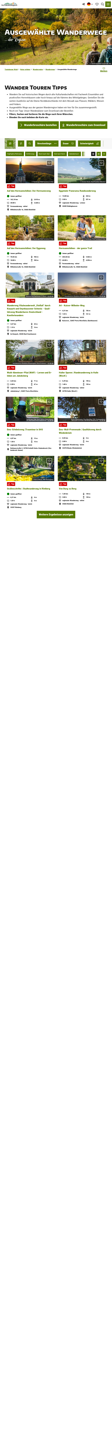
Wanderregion (38, 69)
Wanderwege (50, 69)
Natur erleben (25, 69)
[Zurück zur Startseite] (9, 4)
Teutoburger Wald (11, 69)
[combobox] (30, 143)
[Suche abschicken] (30, 143)
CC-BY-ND (51, 296)
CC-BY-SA (102, 296)
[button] (21, 143)
